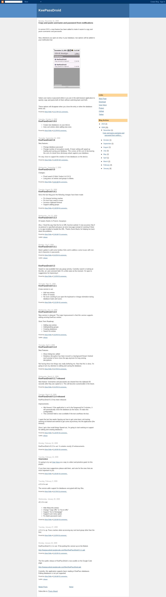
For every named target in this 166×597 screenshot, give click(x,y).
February (106, 165)
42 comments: (63, 302)
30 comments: (63, 449)
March (105, 161)
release (45, 237)
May (105, 154)
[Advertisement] (106, 54)
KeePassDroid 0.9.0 (48, 121)
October (106, 140)
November (107, 130)
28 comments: (62, 535)
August (106, 147)
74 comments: (63, 234)
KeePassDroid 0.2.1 (48, 286)
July (105, 151)
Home (71, 587)
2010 (103, 124)
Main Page (102, 99)
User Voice (56, 462)
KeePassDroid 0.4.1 (48, 191)
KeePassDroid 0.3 (47, 266)
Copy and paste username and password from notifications (66, 23)
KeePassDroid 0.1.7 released (52, 378)
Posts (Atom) (53, 591)
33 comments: (62, 491)
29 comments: (63, 519)
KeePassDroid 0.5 (47, 169)
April (105, 158)
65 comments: (63, 182)
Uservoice (43, 459)
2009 (103, 127)
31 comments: (63, 553)
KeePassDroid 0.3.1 (48, 247)
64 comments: (63, 208)
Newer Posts (43, 587)
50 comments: (62, 276)
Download (102, 102)
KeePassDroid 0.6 (47, 140)
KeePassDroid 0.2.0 (48, 312)
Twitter (101, 114)
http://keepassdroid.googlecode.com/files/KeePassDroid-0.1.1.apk (62, 550)
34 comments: (63, 473)
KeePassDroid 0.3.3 (48, 218)
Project (101, 108)
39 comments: (63, 433)
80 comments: (62, 130)
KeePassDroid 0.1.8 (48, 347)
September (107, 144)
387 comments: (63, 160)
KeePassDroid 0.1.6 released (52, 396)
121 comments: (63, 111)
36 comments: (62, 334)
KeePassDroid (50, 10)
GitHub (101, 111)
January (106, 168)
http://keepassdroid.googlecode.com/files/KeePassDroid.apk (60, 567)
